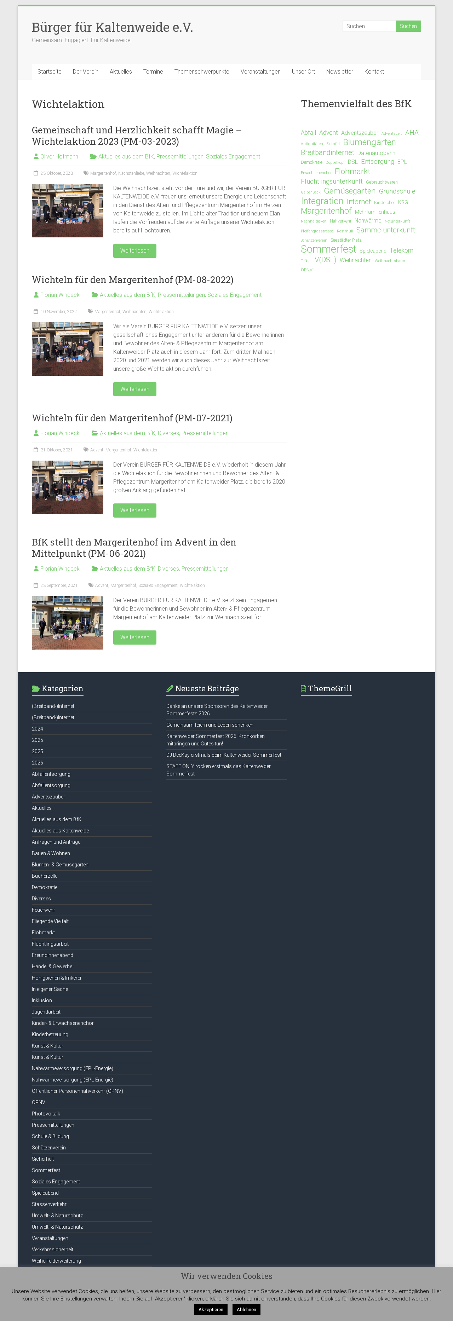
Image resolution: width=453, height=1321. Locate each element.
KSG (403, 203)
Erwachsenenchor (316, 173)
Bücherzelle (44, 876)
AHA (412, 133)
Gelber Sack (311, 192)
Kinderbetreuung (50, 1034)
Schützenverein (314, 240)
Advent (96, 450)
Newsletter (339, 71)
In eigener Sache (50, 989)
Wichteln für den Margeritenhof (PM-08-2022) (133, 279)
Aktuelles (121, 71)
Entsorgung (377, 162)
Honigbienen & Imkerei (56, 978)
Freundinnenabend (52, 955)
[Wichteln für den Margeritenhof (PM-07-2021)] (67, 464)
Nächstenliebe (131, 173)
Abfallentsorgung (51, 774)
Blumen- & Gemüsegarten (60, 864)
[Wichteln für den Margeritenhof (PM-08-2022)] (67, 325)
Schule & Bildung (50, 1136)
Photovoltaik (46, 1114)
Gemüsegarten (350, 190)
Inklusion (42, 1000)
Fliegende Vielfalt (50, 921)
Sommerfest (328, 249)
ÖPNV (306, 269)
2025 (37, 740)
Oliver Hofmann (59, 156)
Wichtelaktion (184, 173)
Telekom (401, 250)
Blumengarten (369, 142)
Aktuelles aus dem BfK (126, 156)
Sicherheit (43, 1159)
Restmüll (345, 231)
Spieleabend (373, 251)
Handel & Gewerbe (52, 966)
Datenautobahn (376, 153)
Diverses (168, 433)
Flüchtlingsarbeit (50, 944)
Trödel (306, 261)
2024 (37, 729)
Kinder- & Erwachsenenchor (63, 1023)
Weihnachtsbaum (391, 261)
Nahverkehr (340, 221)
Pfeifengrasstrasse (317, 231)
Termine (153, 71)
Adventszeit (392, 133)
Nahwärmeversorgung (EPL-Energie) (72, 1068)
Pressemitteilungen (179, 156)
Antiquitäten (312, 144)
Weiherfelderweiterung (56, 1261)
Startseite (50, 71)
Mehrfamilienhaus (375, 212)
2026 (37, 763)
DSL (353, 161)
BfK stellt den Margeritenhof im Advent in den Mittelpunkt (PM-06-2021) (134, 547)
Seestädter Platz (346, 240)
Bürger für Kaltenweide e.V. (112, 26)
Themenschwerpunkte (201, 71)
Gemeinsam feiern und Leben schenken (209, 725)
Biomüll (333, 144)
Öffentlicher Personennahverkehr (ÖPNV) (77, 1091)
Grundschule (397, 191)
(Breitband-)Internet (53, 706)
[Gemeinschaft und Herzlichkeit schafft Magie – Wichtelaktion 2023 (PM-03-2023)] (67, 187)
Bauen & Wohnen (51, 853)
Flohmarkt (353, 171)
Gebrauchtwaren (382, 182)
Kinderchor (384, 202)
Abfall (308, 132)
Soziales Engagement (233, 156)
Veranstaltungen (261, 71)
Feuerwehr (43, 910)
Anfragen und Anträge (56, 842)
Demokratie (311, 162)
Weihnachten (158, 173)
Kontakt (374, 71)
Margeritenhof (103, 173)
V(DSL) (326, 259)
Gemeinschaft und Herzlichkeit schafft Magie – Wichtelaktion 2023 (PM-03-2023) (137, 135)
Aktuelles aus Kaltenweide (60, 830)
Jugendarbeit (46, 1012)
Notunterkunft (397, 221)
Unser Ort (303, 71)
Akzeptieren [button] (211, 1309)
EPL (402, 161)
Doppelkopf (335, 162)
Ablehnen (246, 1309)
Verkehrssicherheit (52, 1249)
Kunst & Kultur (47, 1046)
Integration (322, 201)
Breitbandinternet (327, 152)
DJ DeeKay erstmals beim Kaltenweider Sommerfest (223, 755)
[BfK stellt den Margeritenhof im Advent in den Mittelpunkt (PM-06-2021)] (67, 599)
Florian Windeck (60, 295)
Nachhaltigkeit (314, 221)
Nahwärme (368, 220)
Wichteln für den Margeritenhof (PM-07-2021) (132, 418)
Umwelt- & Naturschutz (57, 1215)
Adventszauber (359, 132)
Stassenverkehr (49, 1204)
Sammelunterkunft (385, 230)
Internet (359, 201)
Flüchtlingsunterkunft (332, 181)
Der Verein (85, 71)
